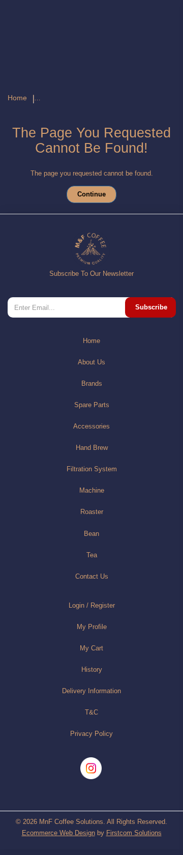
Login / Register (92, 605)
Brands (91, 383)
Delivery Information (91, 691)
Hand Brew (92, 447)
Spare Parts (91, 405)
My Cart (91, 648)
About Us (91, 362)
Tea (91, 555)
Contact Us (91, 576)
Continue (91, 194)
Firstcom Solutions (134, 833)
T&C (91, 712)
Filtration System (92, 469)
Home (17, 98)
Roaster (91, 512)
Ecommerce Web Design (58, 833)
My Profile (92, 627)
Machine (91, 490)
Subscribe (151, 307)
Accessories (91, 426)
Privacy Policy (91, 733)
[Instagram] (91, 768)
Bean (91, 533)
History (91, 669)
